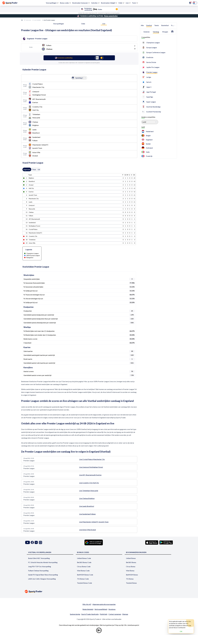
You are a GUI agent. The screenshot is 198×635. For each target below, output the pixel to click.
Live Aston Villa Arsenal (87, 530)
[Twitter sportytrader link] (36, 542)
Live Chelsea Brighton (87, 498)
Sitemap (125, 614)
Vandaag (156, 32)
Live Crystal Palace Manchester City (92, 459)
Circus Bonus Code (83, 566)
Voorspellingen (51, 3)
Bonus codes (64, 3)
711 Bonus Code (83, 579)
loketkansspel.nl (133, 625)
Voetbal (149, 25)
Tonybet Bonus (131, 583)
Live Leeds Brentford (86, 506)
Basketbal (165, 25)
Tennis (156, 25)
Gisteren (146, 32)
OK (181, 631)
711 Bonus (130, 579)
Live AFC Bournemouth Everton (90, 475)
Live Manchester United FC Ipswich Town (93, 522)
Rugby (173, 25)
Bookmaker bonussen (80, 3)
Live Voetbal (37, 20)
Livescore (28, 20)
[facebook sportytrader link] (32, 542)
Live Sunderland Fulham (87, 514)
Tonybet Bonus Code (84, 583)
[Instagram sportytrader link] (40, 542)
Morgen (165, 32)
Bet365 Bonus (131, 562)
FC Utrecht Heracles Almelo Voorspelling (42, 562)
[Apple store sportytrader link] (152, 542)
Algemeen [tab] (26, 169)
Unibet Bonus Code (84, 558)
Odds (120, 3)
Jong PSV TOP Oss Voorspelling (39, 566)
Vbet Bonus (130, 571)
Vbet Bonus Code (83, 571)
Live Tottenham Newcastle (88, 491)
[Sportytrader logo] (99, 591)
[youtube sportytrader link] (27, 542)
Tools (134, 3)
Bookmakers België (108, 3)
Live (127, 3)
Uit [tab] (39, 169)
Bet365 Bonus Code (84, 562)
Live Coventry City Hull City (89, 483)
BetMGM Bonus (132, 575)
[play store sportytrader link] (166, 542)
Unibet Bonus (131, 558)
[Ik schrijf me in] (190, 2)
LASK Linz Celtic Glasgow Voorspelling (42, 579)
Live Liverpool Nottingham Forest (91, 467)
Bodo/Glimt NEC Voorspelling (39, 558)
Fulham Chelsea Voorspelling (38, 571)
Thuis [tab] (34, 169)
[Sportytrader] (10, 3)
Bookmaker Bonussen (136, 552)
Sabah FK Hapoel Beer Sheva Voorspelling (43, 575)
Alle (142, 25)
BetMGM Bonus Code (85, 575)
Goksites (94, 3)
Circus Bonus (130, 566)
